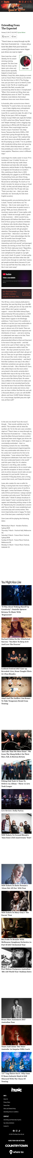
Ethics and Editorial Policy (10, 1108)
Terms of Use (7, 1105)
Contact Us (6, 1126)
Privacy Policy (7, 1102)
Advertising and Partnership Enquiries (12, 1119)
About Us (6, 1099)
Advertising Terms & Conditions (11, 1111)
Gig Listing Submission (9, 1123)
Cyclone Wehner (21, 32)
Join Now (26, 294)
